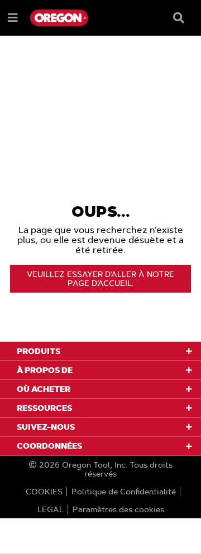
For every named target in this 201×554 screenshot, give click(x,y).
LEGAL (50, 509)
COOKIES (44, 492)
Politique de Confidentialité (123, 492)
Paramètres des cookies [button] (118, 509)
